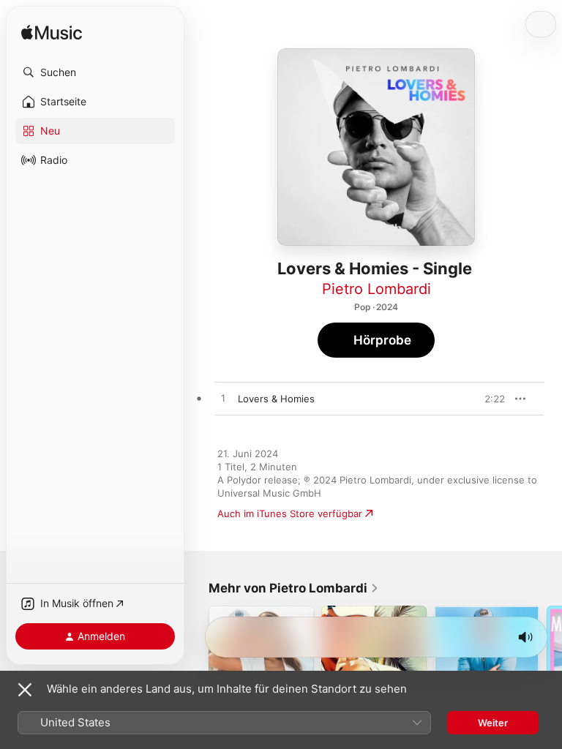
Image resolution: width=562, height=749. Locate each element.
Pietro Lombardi (376, 289)
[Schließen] (24, 689)
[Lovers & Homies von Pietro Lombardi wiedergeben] (223, 398)
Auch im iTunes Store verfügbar (289, 513)
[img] (51, 33)
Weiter (493, 723)
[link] (294, 588)
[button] (95, 72)
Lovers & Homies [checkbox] (276, 398)
